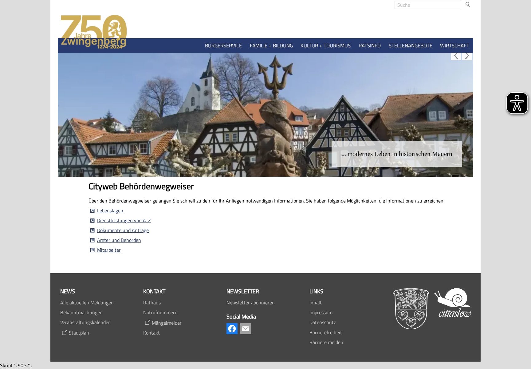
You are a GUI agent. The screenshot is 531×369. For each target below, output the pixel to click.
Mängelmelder (167, 323)
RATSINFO (370, 46)
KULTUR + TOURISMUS (326, 46)
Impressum (320, 312)
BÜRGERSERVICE (223, 46)
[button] (456, 55)
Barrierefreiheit (325, 332)
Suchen (468, 5)
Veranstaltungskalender (85, 322)
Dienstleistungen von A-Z (124, 220)
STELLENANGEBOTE (410, 46)
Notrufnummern (160, 312)
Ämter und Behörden (119, 240)
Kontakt (151, 332)
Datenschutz (322, 322)
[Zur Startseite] (92, 32)
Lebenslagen (110, 210)
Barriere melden (326, 342)
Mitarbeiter (109, 250)
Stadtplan (79, 332)
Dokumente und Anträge (123, 230)
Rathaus (152, 302)
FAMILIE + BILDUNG (271, 46)
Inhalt (315, 302)
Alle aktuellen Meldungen (87, 302)
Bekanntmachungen (81, 312)
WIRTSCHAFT (454, 46)
